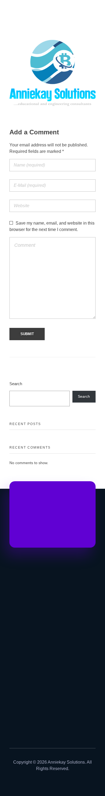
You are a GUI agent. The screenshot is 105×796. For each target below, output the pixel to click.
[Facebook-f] (52, 782)
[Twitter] (68, 782)
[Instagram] (36, 782)
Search (15, 383)
